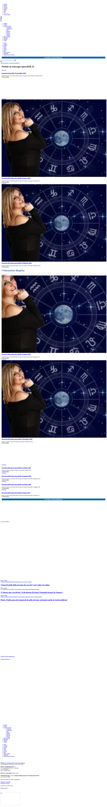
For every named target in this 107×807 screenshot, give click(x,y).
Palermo (5, 4)
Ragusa (8, 32)
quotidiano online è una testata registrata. (13, 763)
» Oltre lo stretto (4, 63)
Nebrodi (5, 39)
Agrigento (8, 27)
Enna (7, 30)
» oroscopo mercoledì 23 (14, 63)
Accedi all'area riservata (53, 57)
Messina (8, 31)
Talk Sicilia (6, 13)
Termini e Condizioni (5, 781)
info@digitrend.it (17, 779)
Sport (4, 10)
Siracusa (5, 6)
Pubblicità (5, 53)
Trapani (8, 35)
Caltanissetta (9, 28)
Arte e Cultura (6, 52)
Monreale (5, 37)
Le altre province (7, 26)
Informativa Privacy (5, 783)
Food (4, 12)
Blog (4, 50)
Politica (5, 9)
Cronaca (5, 8)
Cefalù (5, 40)
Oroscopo (4, 70)
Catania (5, 5)
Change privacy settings (8, 54)
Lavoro (5, 49)
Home (4, 43)
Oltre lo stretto (6, 14)
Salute (4, 48)
